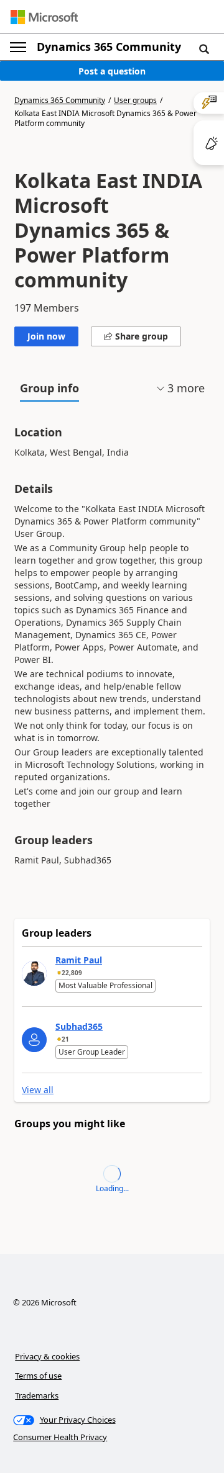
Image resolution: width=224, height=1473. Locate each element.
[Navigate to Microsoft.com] (44, 17)
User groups (135, 101)
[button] (204, 48)
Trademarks (36, 1395)
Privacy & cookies (47, 1356)
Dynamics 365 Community (109, 46)
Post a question (112, 71)
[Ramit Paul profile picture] (34, 973)
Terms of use (38, 1375)
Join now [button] (46, 336)
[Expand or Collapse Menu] (18, 47)
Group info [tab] (49, 388)
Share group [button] (140, 336)
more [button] (186, 388)
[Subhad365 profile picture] (34, 1039)
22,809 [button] (72, 972)
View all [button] (38, 1090)
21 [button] (65, 1039)
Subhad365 (79, 1026)
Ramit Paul (78, 960)
